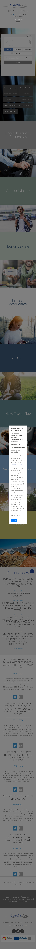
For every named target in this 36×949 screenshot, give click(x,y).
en (19, 19)
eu (16, 19)
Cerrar (14, 520)
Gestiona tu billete (16, 465)
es (13, 19)
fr (22, 19)
